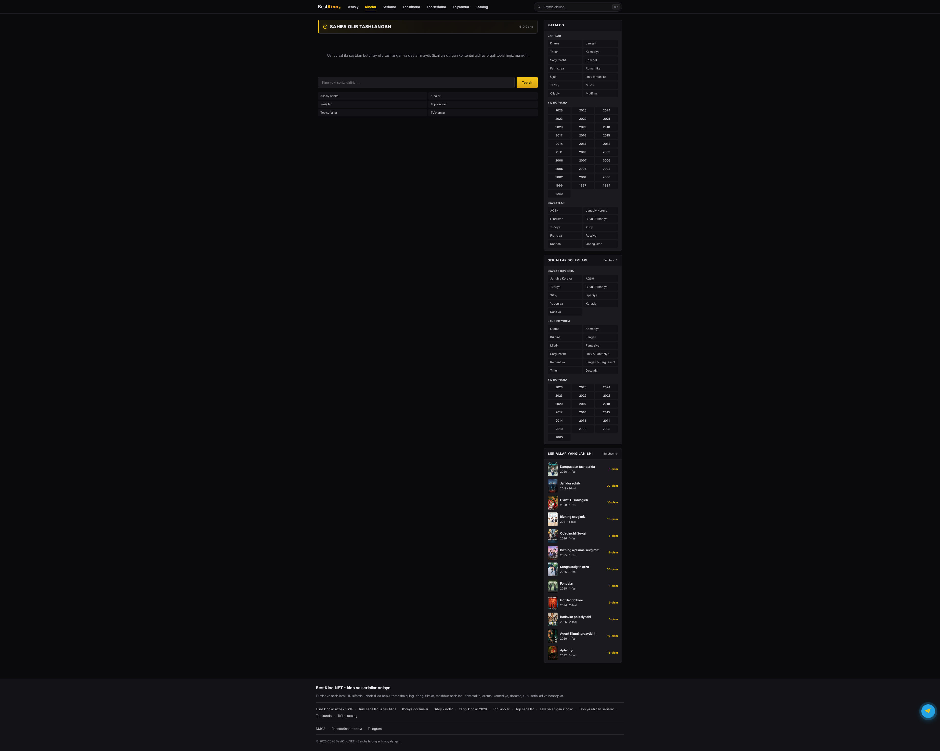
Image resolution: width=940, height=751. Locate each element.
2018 (606, 127)
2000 (606, 177)
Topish (527, 82)
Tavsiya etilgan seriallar (596, 709)
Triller (554, 52)
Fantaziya (557, 68)
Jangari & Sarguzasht (600, 362)
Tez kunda (324, 716)
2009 (606, 152)
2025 (583, 110)
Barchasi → (610, 260)
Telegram (375, 729)
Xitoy (589, 227)
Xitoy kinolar (443, 709)
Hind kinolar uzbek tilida (334, 709)
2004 (583, 169)
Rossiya (591, 235)
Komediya (593, 52)
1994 (606, 185)
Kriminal (591, 60)
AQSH (554, 210)
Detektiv (592, 370)
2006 (606, 160)
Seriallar (326, 104)
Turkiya (555, 227)
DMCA (321, 729)
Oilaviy (555, 93)
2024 (606, 110)
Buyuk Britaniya (597, 219)
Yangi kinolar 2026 (473, 709)
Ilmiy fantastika (596, 77)
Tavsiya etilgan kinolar (556, 709)
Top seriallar (328, 112)
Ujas (553, 77)
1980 (559, 194)
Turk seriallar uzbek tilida (377, 709)
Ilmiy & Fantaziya (597, 354)
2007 (583, 160)
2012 (606, 144)
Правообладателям (346, 729)
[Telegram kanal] (928, 711)
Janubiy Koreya (596, 210)
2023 (559, 119)
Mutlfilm (591, 93)
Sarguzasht (558, 60)
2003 (606, 169)
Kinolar (435, 96)
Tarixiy (554, 85)
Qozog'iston (594, 244)
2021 (606, 119)
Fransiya (556, 235)
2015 (606, 135)
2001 (582, 177)
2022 (582, 119)
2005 (559, 169)
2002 (559, 177)
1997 (582, 185)
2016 (582, 135)
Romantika (593, 68)
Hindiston (556, 219)
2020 (559, 127)
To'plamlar (438, 112)
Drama (554, 43)
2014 (559, 144)
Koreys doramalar (415, 709)
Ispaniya (591, 295)
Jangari (591, 43)
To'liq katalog (347, 716)
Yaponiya (556, 303)
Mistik (590, 85)
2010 (582, 152)
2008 (559, 160)
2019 (582, 127)
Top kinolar (438, 104)
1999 (559, 185)
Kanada (555, 244)
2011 (559, 152)
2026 (559, 110)
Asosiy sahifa (329, 96)
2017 (559, 135)
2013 (582, 144)
